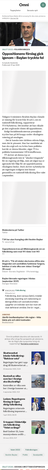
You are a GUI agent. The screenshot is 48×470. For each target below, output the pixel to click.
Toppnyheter (15, 10)
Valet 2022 (7, 49)
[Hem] (24, 4)
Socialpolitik (38, 455)
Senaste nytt (32, 10)
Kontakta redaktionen (30, 344)
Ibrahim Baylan (11, 455)
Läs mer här (14, 18)
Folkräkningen (22, 49)
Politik (25, 455)
